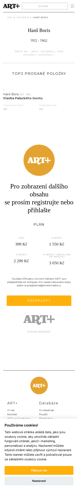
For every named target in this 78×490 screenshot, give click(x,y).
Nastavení (39, 480)
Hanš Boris (40, 17)
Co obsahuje (46, 410)
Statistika (45, 54)
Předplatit (39, 301)
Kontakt (12, 414)
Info (34, 51)
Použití (43, 414)
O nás (10, 410)
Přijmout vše (39, 470)
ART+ (10, 17)
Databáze (23, 17)
